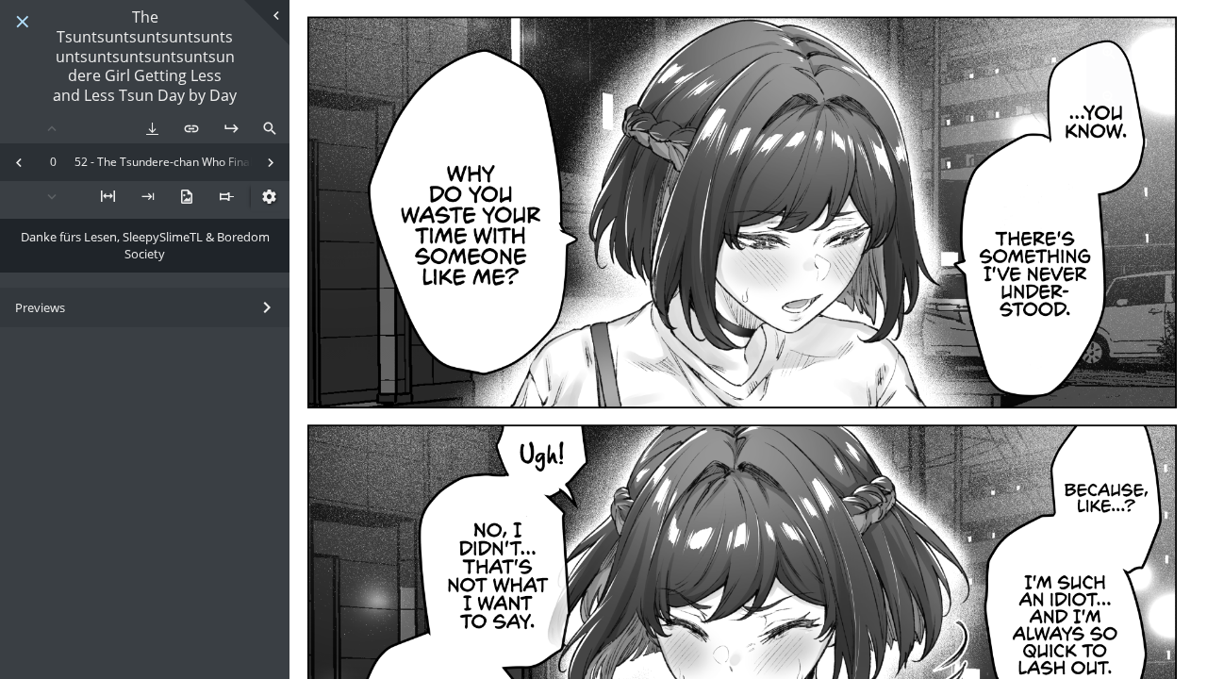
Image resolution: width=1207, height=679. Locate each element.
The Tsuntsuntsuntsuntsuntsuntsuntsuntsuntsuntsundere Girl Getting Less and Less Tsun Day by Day (145, 57)
